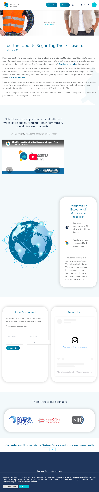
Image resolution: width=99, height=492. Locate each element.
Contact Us (41, 471)
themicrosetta (83, 372)
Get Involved (56, 471)
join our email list (17, 77)
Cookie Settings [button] (10, 486)
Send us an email (67, 64)
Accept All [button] (24, 486)
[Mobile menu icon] (94, 4)
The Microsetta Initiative (66, 372)
